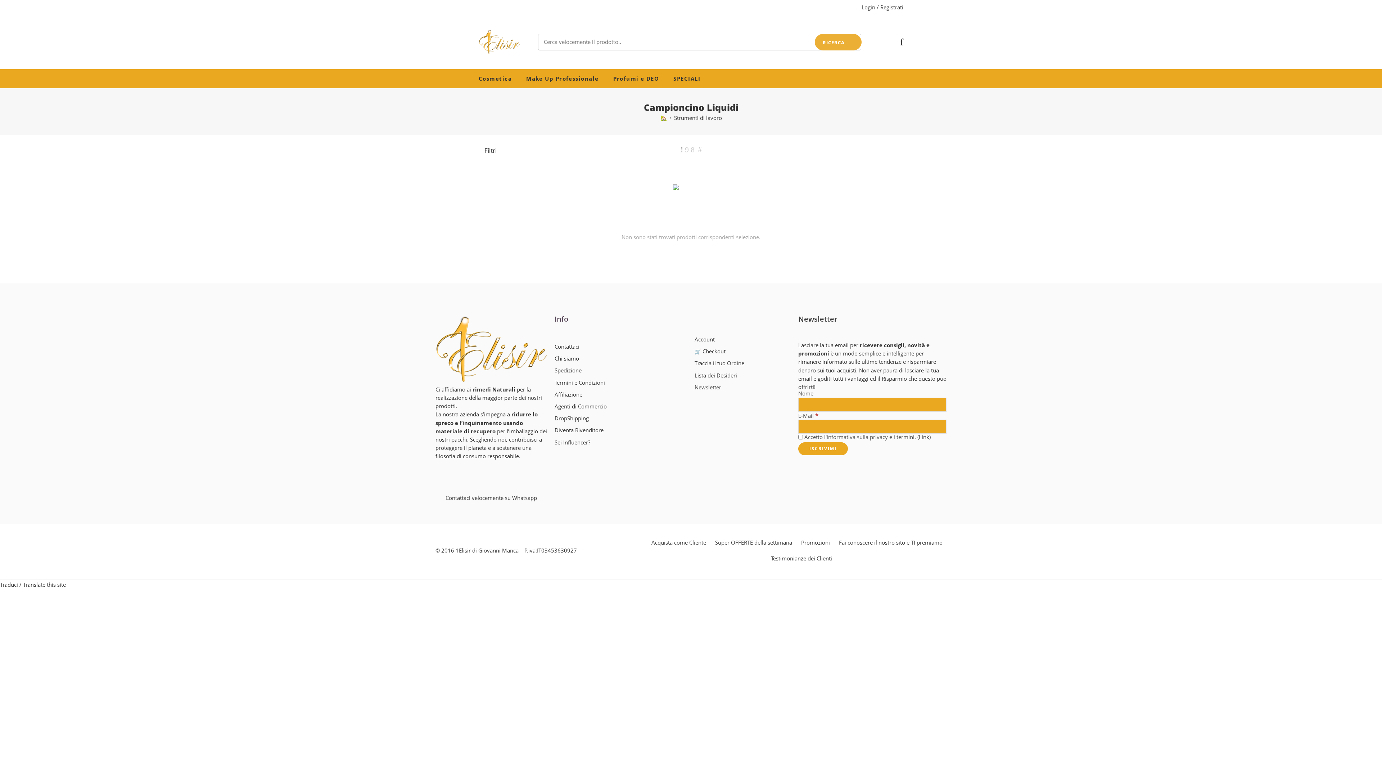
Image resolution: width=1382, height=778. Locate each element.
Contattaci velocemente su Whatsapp (491, 498)
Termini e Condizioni (580, 382)
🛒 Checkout (710, 351)
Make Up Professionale (562, 78)
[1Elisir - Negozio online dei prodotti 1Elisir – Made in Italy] (499, 42)
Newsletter (708, 387)
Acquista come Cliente (678, 542)
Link (924, 437)
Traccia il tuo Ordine (719, 363)
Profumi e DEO (636, 78)
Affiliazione (568, 394)
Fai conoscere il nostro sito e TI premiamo (891, 542)
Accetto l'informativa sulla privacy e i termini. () (867, 437)
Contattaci (567, 346)
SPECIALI (686, 78)
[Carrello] (890, 42)
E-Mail (808, 415)
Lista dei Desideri (716, 375)
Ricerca (834, 42)
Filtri (490, 150)
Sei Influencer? (572, 442)
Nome (805, 394)
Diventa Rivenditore (579, 430)
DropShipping (572, 418)
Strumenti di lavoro (698, 118)
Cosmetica (495, 78)
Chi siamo (567, 358)
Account (705, 339)
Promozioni (815, 542)
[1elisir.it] (491, 348)
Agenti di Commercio (581, 406)
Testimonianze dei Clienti (801, 558)
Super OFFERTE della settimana (753, 542)
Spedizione (568, 370)
